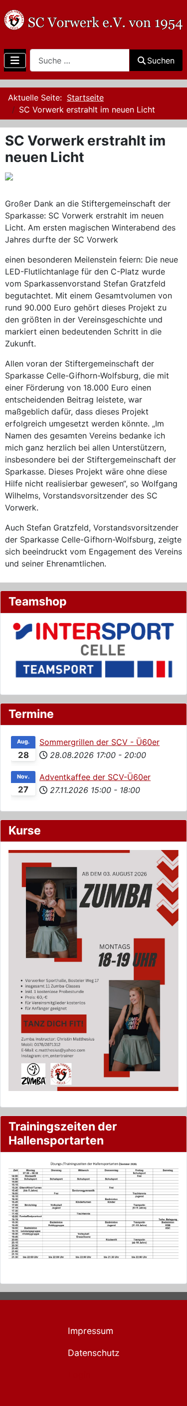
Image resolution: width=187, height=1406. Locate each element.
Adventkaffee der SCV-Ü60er (95, 777)
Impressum (90, 1331)
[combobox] (80, 60)
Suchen (161, 61)
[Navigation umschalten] (15, 60)
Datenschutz (94, 1353)
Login (79, 1375)
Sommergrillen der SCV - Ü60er (99, 742)
